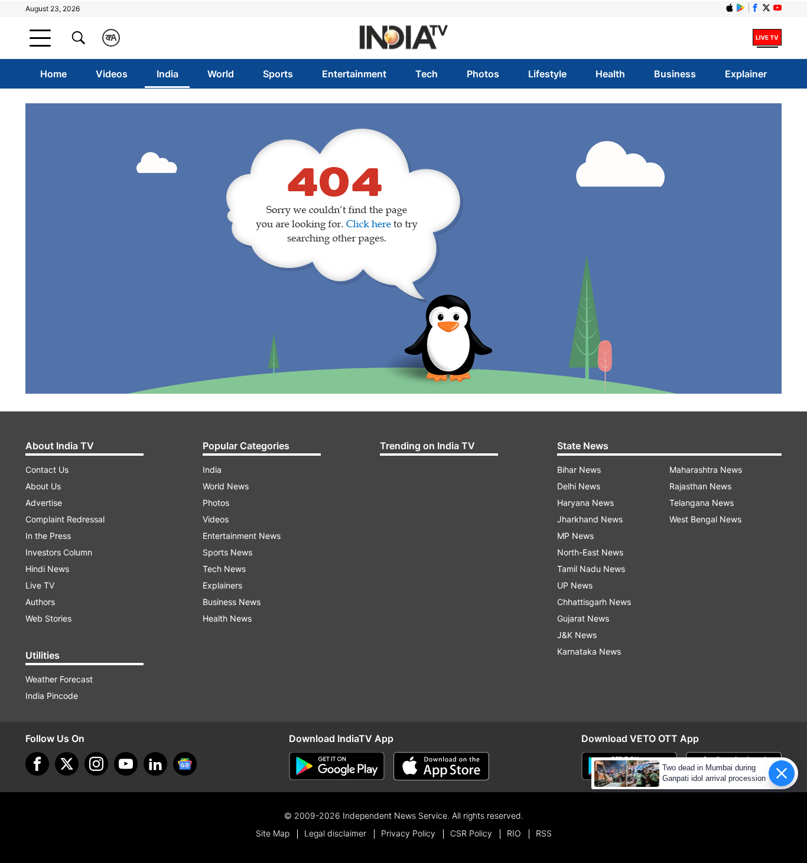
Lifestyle (547, 74)
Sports (278, 74)
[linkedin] (155, 764)
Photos (483, 74)
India (167, 74)
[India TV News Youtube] (777, 8)
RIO (514, 833)
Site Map (272, 833)
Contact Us (47, 470)
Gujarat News (583, 618)
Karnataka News (589, 651)
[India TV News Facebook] (755, 8)
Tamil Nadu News (591, 569)
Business (675, 74)
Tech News (224, 569)
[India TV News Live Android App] (337, 766)
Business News (232, 602)
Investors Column (58, 552)
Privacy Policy (408, 833)
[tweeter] (67, 764)
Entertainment (354, 74)
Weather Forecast (59, 679)
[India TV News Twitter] (766, 8)
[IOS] (729, 8)
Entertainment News (242, 536)
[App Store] (441, 766)
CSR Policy (471, 833)
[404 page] (403, 248)
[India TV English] (403, 38)
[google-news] (185, 764)
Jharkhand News (590, 519)
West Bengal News (705, 519)
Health (610, 74)
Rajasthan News (700, 486)
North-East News (590, 552)
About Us (43, 486)
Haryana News (585, 503)
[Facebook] (37, 764)
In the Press (48, 536)
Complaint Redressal (65, 519)
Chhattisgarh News (594, 602)
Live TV (39, 585)
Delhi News (578, 486)
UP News (575, 585)
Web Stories (48, 618)
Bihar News (579, 470)
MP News (575, 536)
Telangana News (701, 503)
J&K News (577, 635)
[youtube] (126, 764)
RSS (544, 833)
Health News (227, 618)
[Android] (741, 8)
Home (53, 74)
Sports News (227, 552)
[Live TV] (767, 38)
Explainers (222, 585)
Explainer (746, 74)
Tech (426, 74)
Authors (40, 602)
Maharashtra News (705, 470)
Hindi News (47, 569)
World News (226, 486)
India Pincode (51, 696)
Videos (112, 74)
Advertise (43, 503)
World (220, 74)
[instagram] (96, 764)
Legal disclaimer (335, 833)
